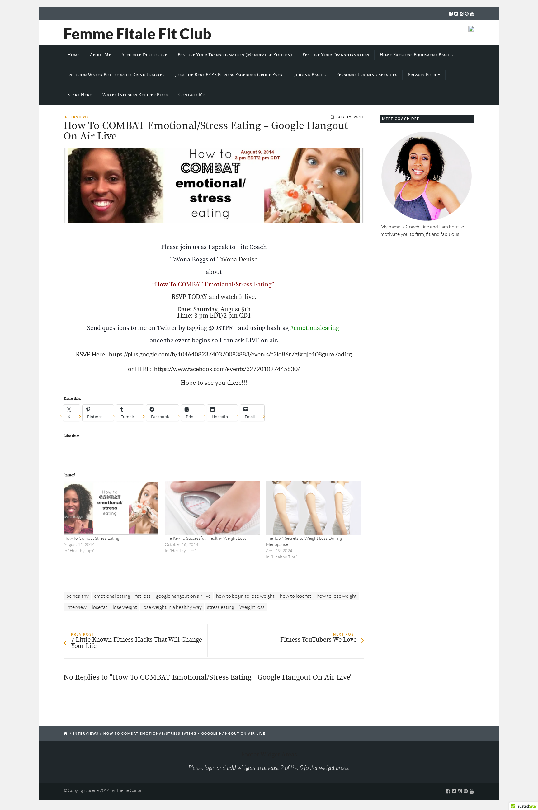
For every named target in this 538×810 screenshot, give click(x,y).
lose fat (99, 607)
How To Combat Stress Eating (91, 538)
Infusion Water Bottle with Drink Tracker (116, 75)
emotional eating (112, 596)
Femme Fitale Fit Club (137, 33)
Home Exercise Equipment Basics (416, 55)
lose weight (125, 607)
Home (73, 55)
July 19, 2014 (350, 117)
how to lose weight (337, 596)
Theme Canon (129, 790)
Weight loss (252, 607)
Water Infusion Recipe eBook (135, 95)
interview (76, 607)
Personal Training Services (366, 75)
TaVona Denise (237, 260)
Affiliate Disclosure (144, 55)
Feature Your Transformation (335, 55)
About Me (100, 55)
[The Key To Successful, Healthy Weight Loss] (212, 508)
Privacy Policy (424, 75)
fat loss (143, 596)
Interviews (76, 117)
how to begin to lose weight (245, 596)
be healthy (77, 596)
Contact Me (191, 95)
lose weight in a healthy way (172, 607)
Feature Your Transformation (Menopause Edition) (234, 55)
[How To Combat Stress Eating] (111, 508)
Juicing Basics (310, 75)
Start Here (79, 95)
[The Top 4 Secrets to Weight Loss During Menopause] (313, 508)
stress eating (220, 607)
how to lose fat (295, 596)
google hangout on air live (183, 596)
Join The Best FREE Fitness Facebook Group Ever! (229, 75)
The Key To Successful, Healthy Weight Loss (205, 538)
